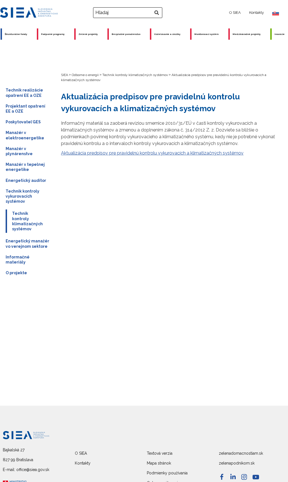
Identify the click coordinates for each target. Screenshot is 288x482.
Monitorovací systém (206, 34)
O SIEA (235, 12)
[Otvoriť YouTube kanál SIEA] (256, 477)
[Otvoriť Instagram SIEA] (244, 477)
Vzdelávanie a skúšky (167, 34)
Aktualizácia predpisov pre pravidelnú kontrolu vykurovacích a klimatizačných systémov (152, 153)
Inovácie (279, 34)
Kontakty (256, 12)
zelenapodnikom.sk (237, 463)
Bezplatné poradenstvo (126, 34)
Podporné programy (52, 34)
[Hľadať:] (128, 12)
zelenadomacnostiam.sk (241, 453)
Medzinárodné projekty (246, 34)
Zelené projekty (88, 34)
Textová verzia (159, 453)
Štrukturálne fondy (16, 34)
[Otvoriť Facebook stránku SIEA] (222, 477)
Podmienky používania (167, 473)
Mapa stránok (159, 463)
